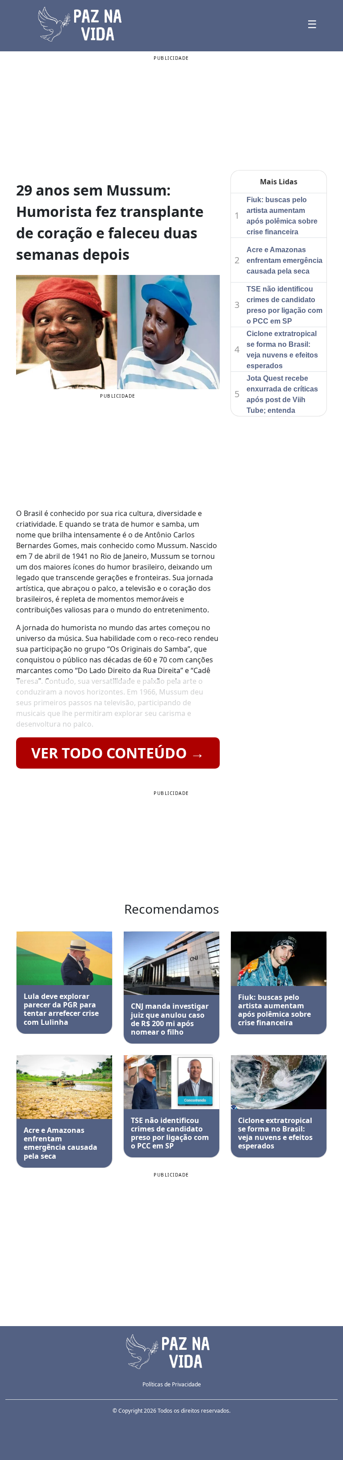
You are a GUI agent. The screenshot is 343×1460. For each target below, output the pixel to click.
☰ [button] (312, 24)
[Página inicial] (171, 1351)
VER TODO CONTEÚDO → (118, 752)
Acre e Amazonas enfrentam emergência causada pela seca (284, 260)
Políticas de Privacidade (171, 1384)
